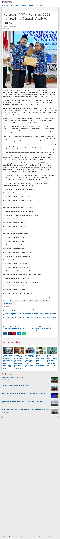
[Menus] (57, 2)
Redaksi (30, 536)
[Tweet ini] (10, 333)
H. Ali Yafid (13, 301)
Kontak (25, 536)
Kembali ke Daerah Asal (43, 301)
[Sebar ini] (5, 333)
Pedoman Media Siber (40, 536)
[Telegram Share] (19, 333)
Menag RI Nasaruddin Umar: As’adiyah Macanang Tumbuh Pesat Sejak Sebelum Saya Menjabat (52, 360)
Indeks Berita (50, 536)
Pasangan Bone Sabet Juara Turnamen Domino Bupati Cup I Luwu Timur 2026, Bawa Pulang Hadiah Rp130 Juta (7, 361)
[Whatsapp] (24, 333)
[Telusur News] (7, 2)
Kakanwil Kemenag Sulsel (26, 301)
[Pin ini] (14, 333)
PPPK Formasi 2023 (9, 303)
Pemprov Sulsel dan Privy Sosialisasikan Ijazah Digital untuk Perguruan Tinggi (15, 326)
